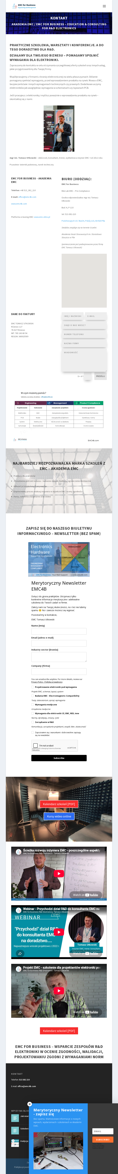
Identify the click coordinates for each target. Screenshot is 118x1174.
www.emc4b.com (19, 203)
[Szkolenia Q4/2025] (15, 1130)
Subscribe (59, 758)
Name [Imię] (38, 625)
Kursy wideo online (59, 816)
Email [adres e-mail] (42, 637)
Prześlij (100, 376)
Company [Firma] (40, 665)
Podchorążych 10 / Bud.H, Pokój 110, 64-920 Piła (83, 220)
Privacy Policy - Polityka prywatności (46, 682)
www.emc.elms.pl (42, 217)
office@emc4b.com (27, 197)
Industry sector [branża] (44, 649)
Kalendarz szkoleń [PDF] (59, 804)
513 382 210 (24, 1079)
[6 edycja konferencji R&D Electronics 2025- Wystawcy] (15, 1143)
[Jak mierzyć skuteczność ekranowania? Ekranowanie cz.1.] (15, 1118)
